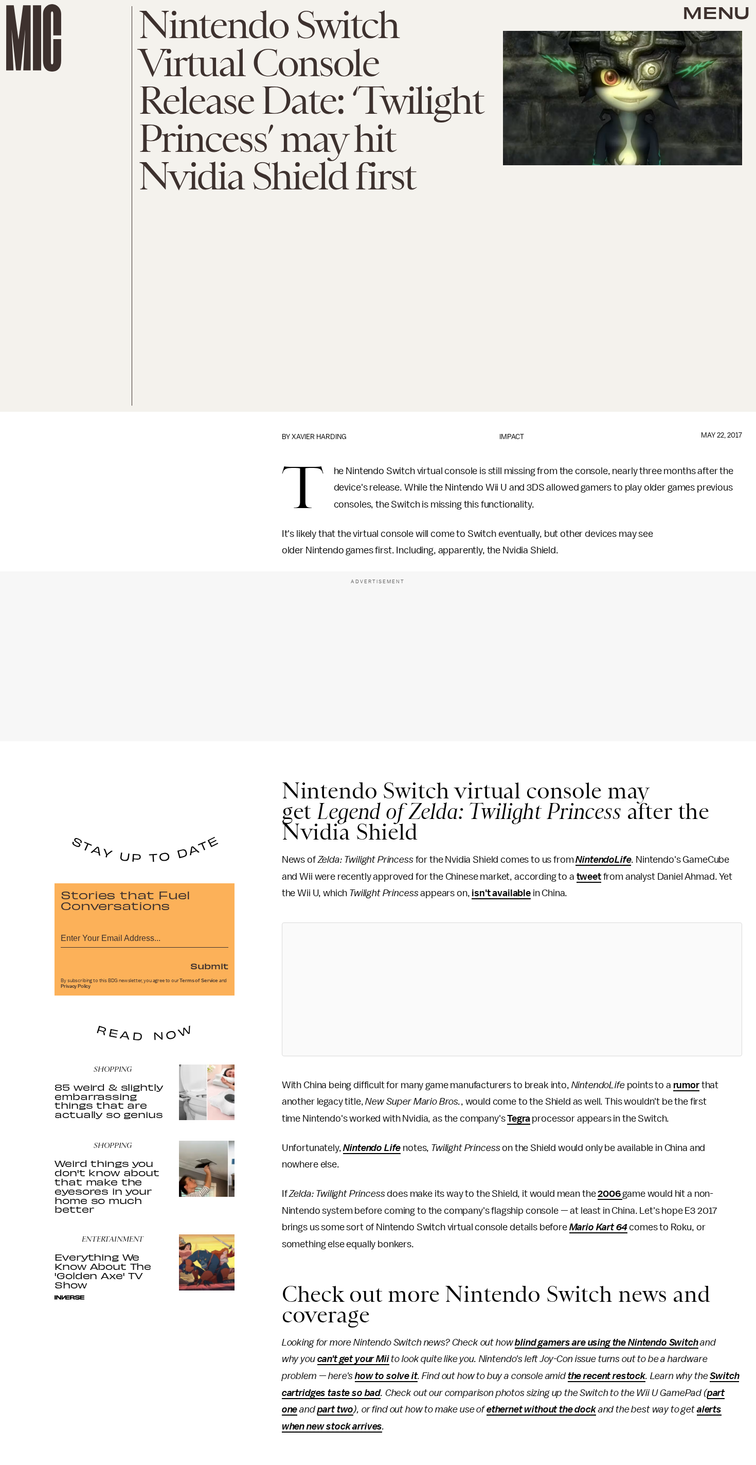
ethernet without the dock (541, 1409)
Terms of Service (198, 980)
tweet (589, 876)
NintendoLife (603, 859)
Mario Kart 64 (598, 1227)
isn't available (501, 893)
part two (335, 1409)
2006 (610, 1194)
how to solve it (386, 1376)
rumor (686, 1085)
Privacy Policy (76, 986)
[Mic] (33, 38)
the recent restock (606, 1376)
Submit (209, 966)
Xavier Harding (319, 437)
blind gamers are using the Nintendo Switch (606, 1342)
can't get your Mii (353, 1359)
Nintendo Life (372, 1148)
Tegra (518, 1118)
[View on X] (512, 989)
